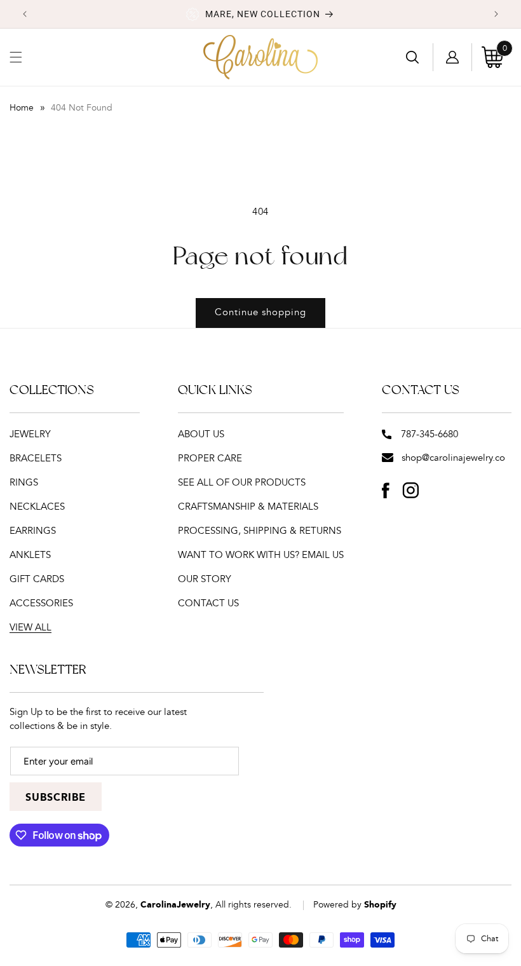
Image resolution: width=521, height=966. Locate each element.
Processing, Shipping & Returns (259, 531)
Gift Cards (37, 579)
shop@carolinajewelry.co (453, 458)
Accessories (41, 603)
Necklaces (37, 507)
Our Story (204, 579)
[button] (16, 57)
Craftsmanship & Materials (248, 507)
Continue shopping (260, 312)
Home (22, 108)
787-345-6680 (429, 434)
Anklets (30, 555)
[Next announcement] (496, 14)
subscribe (55, 798)
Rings (24, 482)
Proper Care (210, 458)
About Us (201, 434)
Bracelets (36, 458)
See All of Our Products (242, 482)
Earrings (33, 531)
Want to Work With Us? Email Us (261, 555)
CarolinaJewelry (175, 905)
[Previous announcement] (25, 14)
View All (30, 627)
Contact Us (208, 603)
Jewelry (30, 434)
